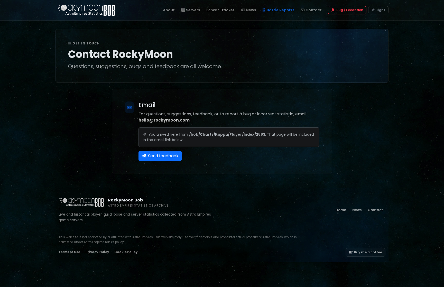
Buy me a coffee (368, 252)
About (169, 10)
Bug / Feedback (349, 10)
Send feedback (163, 156)
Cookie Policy (125, 252)
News (251, 10)
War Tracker (222, 10)
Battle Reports (280, 10)
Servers (193, 10)
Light (380, 10)
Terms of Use (69, 252)
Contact (314, 10)
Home (341, 210)
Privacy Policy (97, 252)
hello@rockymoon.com (164, 120)
